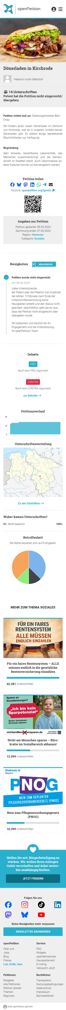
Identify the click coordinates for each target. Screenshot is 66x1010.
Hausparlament (45, 960)
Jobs (6, 952)
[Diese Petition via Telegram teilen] (44, 184)
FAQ (38, 948)
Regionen (9, 995)
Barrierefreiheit (45, 995)
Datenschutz (43, 988)
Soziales (39, 238)
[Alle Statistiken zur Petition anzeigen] (33, 496)
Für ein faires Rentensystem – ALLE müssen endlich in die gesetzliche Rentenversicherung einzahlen (33, 668)
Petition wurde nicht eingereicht (31, 277)
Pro (33, 364)
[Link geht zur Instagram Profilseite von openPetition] (24, 904)
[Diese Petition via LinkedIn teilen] (32, 184)
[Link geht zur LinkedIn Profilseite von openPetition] (57, 904)
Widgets (41, 952)
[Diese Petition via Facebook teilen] (12, 184)
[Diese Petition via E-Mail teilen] (50, 184)
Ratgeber (8, 980)
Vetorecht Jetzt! (45, 968)
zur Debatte (30, 395)
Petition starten (12, 988)
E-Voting (41, 964)
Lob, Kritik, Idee (13, 964)
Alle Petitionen (11, 984)
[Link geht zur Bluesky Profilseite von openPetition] (24, 914)
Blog (6, 956)
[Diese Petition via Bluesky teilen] (19, 184)
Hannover (38, 234)
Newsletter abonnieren (33, 931)
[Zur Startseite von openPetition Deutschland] (22, 9)
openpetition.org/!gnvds (37, 190)
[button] (54, 9)
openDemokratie (46, 956)
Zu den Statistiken (29, 503)
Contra (33, 382)
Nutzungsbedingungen (49, 984)
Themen (8, 992)
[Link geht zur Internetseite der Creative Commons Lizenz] (5, 1006)
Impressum (43, 992)
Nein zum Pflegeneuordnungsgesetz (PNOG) (33, 815)
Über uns (8, 948)
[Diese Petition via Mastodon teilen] (26, 184)
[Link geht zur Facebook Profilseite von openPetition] (8, 904)
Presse (7, 960)
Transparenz (43, 980)
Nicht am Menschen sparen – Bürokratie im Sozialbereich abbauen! (33, 742)
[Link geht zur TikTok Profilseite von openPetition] (41, 904)
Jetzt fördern (33, 878)
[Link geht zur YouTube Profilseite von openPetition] (41, 914)
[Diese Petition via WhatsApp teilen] (39, 184)
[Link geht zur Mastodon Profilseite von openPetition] (8, 914)
